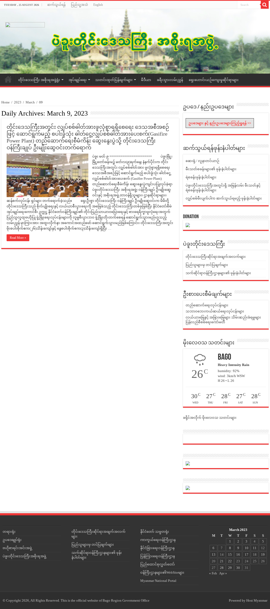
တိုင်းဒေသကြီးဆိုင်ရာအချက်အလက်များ (216, 257)
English (98, 5)
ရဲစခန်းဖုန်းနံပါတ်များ (201, 177)
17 (246, 554)
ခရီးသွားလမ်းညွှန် (170, 80)
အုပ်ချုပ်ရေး (78, 80)
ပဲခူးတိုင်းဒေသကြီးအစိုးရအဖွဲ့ (24, 556)
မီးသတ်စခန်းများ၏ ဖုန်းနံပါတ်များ (211, 169)
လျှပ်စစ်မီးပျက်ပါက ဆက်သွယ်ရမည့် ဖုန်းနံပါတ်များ (224, 198)
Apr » (223, 573)
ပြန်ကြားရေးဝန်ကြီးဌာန (157, 556)
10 (246, 548)
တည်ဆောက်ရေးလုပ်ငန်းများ (207, 305)
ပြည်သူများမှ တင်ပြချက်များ (207, 265)
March (30, 102)
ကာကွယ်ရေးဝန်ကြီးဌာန (158, 540)
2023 (17, 102)
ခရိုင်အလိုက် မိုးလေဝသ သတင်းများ (210, 418)
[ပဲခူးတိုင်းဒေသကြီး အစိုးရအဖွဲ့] (135, 41)
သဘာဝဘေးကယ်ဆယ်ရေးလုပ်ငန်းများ (215, 311)
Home (8, 79)
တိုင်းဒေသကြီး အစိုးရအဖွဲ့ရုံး (39, 80)
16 (238, 554)
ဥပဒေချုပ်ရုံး (12, 540)
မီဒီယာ (146, 80)
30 (238, 568)
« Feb (213, 573)
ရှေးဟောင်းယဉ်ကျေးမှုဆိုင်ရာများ (214, 80)
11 (255, 548)
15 (230, 554)
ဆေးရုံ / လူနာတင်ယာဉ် (202, 161)
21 (222, 561)
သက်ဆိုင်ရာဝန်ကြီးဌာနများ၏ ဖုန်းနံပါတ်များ (218, 273)
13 (213, 554)
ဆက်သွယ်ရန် (56, 5)
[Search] (265, 5)
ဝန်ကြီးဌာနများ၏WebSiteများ (162, 572)
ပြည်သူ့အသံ (79, 5)
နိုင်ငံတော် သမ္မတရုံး (154, 532)
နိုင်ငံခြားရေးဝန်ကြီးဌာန (157, 548)
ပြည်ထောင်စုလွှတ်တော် (157, 564)
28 (222, 568)
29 (230, 568)
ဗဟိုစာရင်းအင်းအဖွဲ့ (17, 548)
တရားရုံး (9, 532)
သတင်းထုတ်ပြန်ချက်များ (114, 80)
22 (230, 561)
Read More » (18, 238)
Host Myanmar (256, 600)
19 (263, 554)
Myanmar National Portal (158, 581)
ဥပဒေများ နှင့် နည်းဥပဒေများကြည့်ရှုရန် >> (220, 123)
